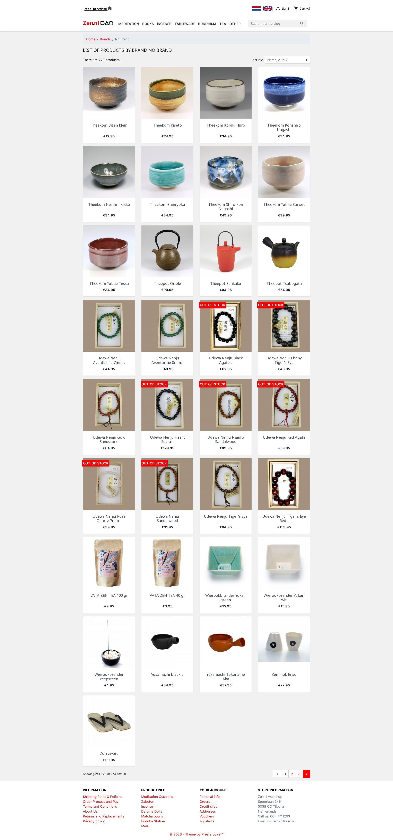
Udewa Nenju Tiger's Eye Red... (284, 518)
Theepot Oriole (167, 283)
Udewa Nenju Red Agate (284, 437)
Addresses (208, 811)
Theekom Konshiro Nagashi (284, 127)
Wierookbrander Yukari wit (284, 597)
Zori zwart (109, 753)
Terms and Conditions (100, 806)
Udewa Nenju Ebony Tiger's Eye (284, 360)
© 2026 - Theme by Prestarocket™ (196, 834)
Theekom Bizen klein (109, 125)
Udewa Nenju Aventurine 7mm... (109, 360)
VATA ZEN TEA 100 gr (109, 595)
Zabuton (147, 801)
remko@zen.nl (284, 821)
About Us (90, 811)
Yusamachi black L (167, 674)
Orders (205, 801)
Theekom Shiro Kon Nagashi (225, 206)
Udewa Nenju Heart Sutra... (167, 439)
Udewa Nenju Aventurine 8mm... (167, 360)
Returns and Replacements (103, 816)
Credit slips (208, 806)
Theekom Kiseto (167, 125)
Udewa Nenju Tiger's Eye (225, 516)
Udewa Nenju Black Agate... (226, 360)
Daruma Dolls (151, 811)
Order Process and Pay (101, 801)
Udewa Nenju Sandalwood (167, 518)
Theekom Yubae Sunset (284, 204)
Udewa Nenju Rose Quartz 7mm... (109, 518)
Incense (147, 806)
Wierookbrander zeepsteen (109, 676)
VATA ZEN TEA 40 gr (167, 595)
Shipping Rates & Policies (102, 797)
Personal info (210, 797)
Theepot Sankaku (225, 283)
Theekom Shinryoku (167, 204)
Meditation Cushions (157, 797)
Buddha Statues (153, 821)
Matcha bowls (152, 816)
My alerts (207, 821)
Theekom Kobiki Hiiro (226, 125)
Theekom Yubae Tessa (109, 283)
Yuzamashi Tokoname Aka (226, 676)
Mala (145, 826)
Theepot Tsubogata (284, 283)
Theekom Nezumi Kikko (109, 204)
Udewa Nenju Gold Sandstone (109, 439)
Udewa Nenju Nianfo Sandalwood (225, 439)
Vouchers (207, 816)
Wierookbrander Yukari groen (225, 597)
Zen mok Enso (284, 674)
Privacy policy (94, 821)
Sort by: (257, 60)
